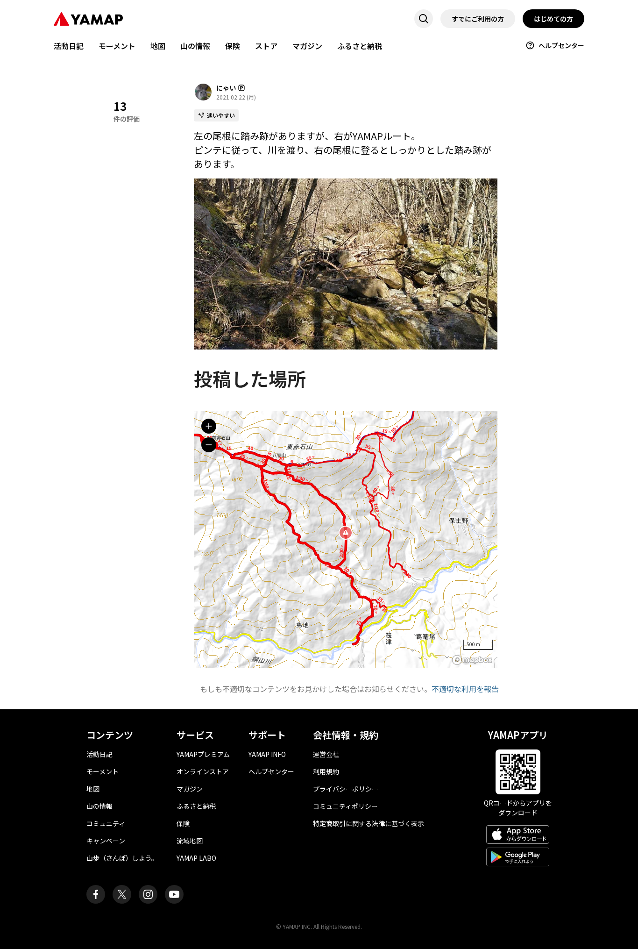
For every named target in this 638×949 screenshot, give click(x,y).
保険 (232, 45)
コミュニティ (105, 823)
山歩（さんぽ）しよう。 (122, 858)
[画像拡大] (345, 264)
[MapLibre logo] (472, 660)
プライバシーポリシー (345, 788)
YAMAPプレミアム (203, 754)
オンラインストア (203, 771)
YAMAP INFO (267, 754)
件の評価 (126, 110)
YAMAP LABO (196, 858)
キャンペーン (105, 840)
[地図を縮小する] (208, 444)
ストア (266, 45)
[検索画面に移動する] (423, 18)
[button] (346, 533)
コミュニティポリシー (345, 806)
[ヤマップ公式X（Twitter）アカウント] (122, 894)
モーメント (117, 45)
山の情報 (195, 45)
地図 (157, 45)
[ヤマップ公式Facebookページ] (95, 894)
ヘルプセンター (561, 45)
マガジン (307, 45)
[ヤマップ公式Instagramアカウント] (148, 894)
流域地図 (190, 840)
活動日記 (69, 45)
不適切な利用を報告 (465, 688)
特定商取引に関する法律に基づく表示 (368, 823)
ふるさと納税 (359, 45)
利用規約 (326, 771)
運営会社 (326, 754)
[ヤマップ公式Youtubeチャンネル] (174, 894)
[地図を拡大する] (208, 426)
